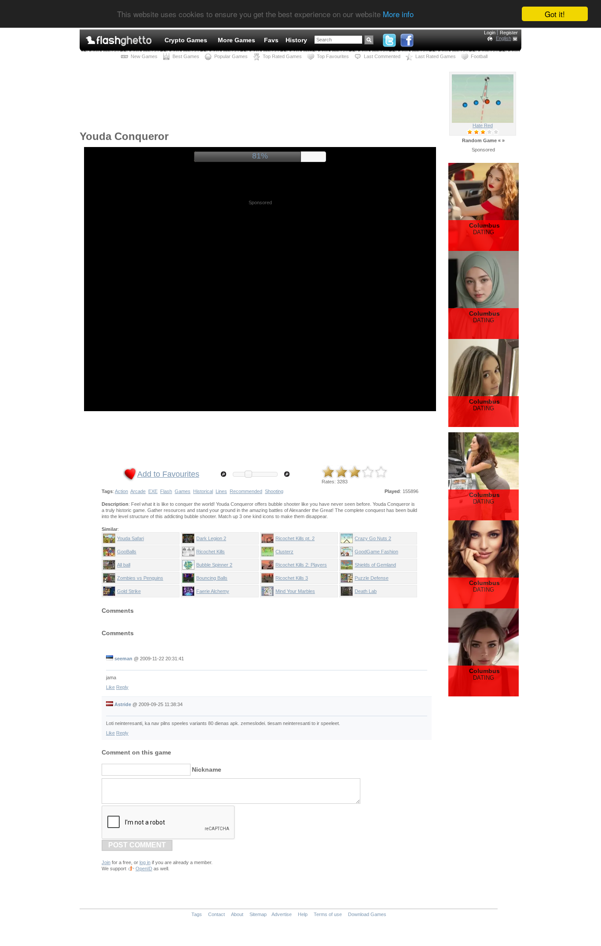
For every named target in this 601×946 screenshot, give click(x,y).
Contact (216, 914)
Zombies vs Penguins (140, 578)
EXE (153, 491)
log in (144, 862)
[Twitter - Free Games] (389, 38)
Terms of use (328, 914)
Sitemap (258, 914)
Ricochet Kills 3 (291, 578)
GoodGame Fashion (376, 551)
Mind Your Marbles (295, 591)
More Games (236, 40)
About (237, 914)
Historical (203, 491)
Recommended (246, 491)
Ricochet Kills (210, 551)
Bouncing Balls (211, 578)
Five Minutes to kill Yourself (483, 125)
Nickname (206, 769)
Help (303, 914)
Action (121, 491)
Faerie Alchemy (212, 591)
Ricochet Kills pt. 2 (295, 538)
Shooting (274, 491)
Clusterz (284, 551)
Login (489, 32)
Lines (221, 491)
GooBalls (126, 551)
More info (398, 14)
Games (183, 491)
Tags (196, 914)
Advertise (281, 914)
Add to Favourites (168, 474)
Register (509, 32)
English (503, 38)
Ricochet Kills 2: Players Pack (301, 566)
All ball (123, 564)
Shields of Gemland (375, 564)
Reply (122, 687)
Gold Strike (129, 591)
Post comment (137, 845)
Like (110, 687)
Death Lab (366, 591)
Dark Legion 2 (211, 538)
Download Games (367, 914)
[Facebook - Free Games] (407, 38)
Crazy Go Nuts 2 (373, 538)
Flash (166, 491)
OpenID (144, 868)
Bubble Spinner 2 (214, 564)
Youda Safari (130, 538)
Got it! (555, 13)
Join (106, 862)
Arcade (138, 491)
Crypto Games (186, 40)
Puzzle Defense (371, 578)
